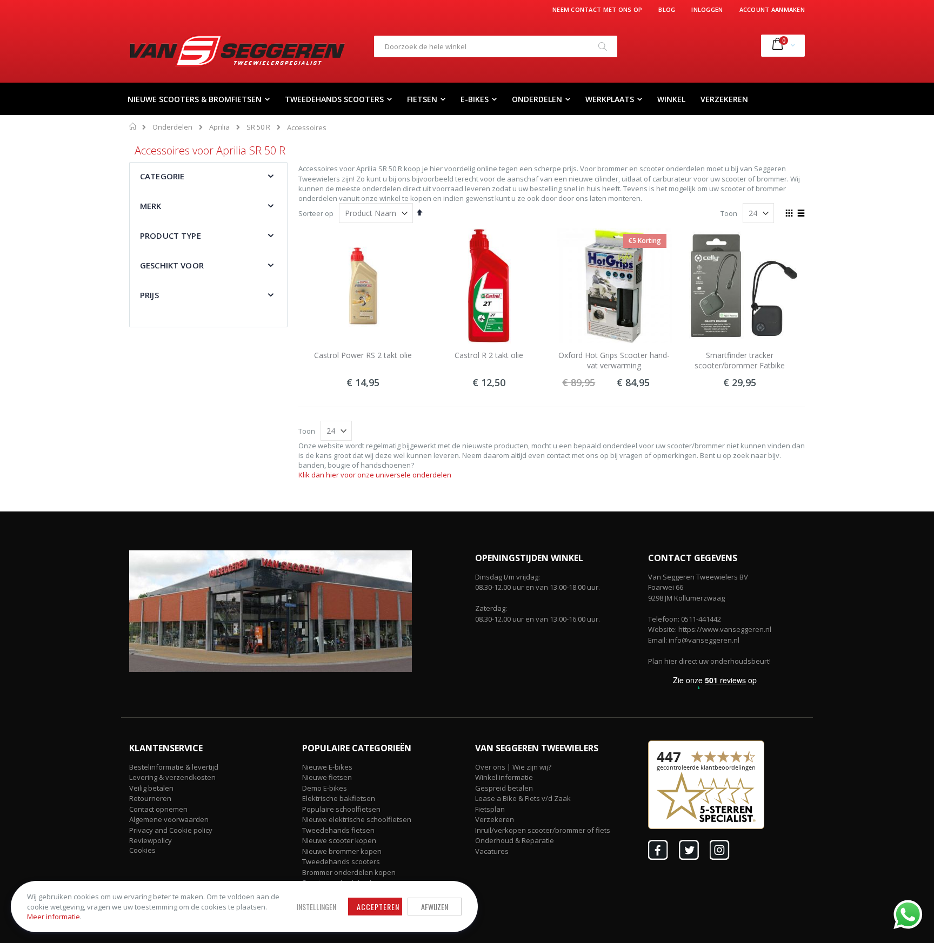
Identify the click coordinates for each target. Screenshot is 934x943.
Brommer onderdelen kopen (349, 872)
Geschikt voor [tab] (172, 265)
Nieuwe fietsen (327, 777)
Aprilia (219, 127)
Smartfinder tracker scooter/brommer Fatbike (740, 360)
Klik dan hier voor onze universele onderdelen (374, 475)
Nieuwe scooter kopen (339, 840)
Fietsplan (490, 809)
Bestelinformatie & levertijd (173, 767)
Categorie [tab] (162, 176)
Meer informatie (53, 916)
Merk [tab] (151, 205)
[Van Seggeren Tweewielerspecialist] (237, 50)
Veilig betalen (151, 788)
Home (133, 126)
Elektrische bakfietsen (338, 798)
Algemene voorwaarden (169, 819)
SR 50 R (258, 127)
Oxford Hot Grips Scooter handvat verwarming (614, 360)
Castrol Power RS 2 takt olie (363, 355)
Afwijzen (434, 906)
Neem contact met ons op (597, 9)
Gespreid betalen (504, 788)
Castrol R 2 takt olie (489, 355)
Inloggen (707, 9)
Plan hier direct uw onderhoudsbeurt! (709, 661)
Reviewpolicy (150, 840)
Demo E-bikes (324, 788)
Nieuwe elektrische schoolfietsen (356, 819)
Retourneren (150, 798)
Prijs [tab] (149, 294)
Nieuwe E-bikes (327, 767)
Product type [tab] (170, 235)
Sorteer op (315, 213)
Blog (666, 9)
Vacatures (492, 851)
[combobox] (495, 46)
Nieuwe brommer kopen (342, 851)
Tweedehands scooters (341, 861)
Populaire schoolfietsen (341, 809)
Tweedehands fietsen (338, 830)
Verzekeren (494, 819)
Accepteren (378, 906)
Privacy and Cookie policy (170, 830)
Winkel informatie (504, 777)
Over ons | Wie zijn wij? (513, 767)
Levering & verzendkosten (172, 777)
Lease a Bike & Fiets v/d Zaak (523, 798)
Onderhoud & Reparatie (514, 840)
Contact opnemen (158, 809)
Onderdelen (172, 127)
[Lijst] (801, 214)
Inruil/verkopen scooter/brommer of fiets (542, 830)
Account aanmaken (772, 9)
